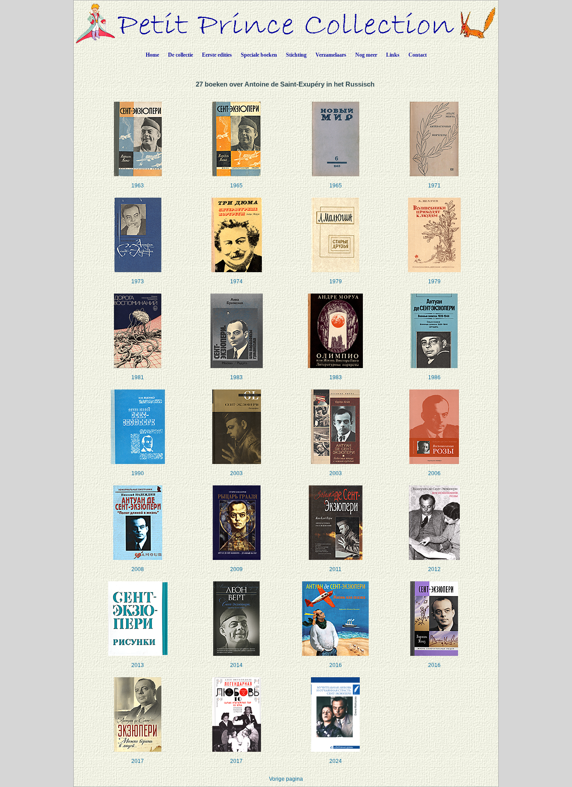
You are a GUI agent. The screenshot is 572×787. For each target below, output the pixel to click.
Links (393, 55)
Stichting (296, 55)
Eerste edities (217, 55)
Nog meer (366, 55)
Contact (417, 55)
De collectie (180, 55)
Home (152, 55)
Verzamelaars (330, 55)
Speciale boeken (259, 55)
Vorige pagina (286, 779)
